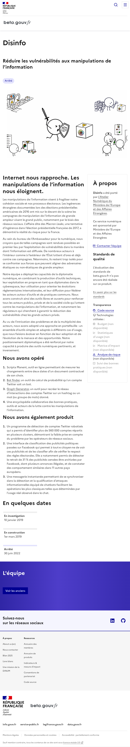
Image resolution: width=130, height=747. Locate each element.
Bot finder (13, 380)
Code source (105, 310)
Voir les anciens (15, 591)
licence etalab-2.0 (71, 742)
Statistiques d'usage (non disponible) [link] (103, 337)
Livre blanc (8, 661)
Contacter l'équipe (109, 246)
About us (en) (9, 644)
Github (123, 621)
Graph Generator (18, 389)
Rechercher (115, 4)
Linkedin (112, 621)
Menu (125, 4)
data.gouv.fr (75, 724)
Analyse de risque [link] (108, 354)
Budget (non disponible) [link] (103, 326)
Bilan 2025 (8, 655)
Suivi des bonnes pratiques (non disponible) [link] (105, 367)
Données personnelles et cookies (40, 735)
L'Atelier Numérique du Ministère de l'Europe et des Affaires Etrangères (106, 205)
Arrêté (8, 81)
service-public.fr (29, 724)
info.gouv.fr (9, 724)
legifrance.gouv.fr (53, 724)
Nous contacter (10, 649)
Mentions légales (11, 735)
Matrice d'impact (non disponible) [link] (106, 348)
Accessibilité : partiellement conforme (80, 735)
